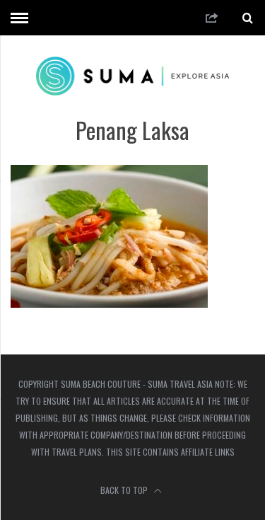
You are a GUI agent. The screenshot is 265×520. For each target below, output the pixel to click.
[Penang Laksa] (109, 303)
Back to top (125, 490)
